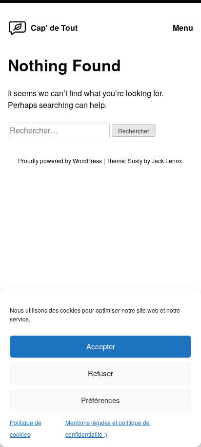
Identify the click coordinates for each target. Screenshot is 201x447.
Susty (135, 160)
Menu (183, 27)
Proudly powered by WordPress (60, 160)
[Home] (17, 34)
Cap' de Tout (54, 27)
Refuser (100, 373)
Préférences (100, 400)
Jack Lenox (167, 160)
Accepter (100, 346)
